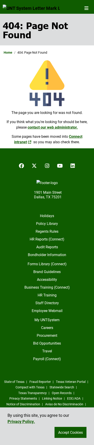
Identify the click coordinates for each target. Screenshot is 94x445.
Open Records (62, 393)
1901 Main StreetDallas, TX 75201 (48, 194)
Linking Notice (52, 398)
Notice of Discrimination (23, 404)
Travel (47, 350)
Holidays (47, 215)
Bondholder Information (47, 254)
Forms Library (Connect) (47, 263)
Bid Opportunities (47, 343)
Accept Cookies (70, 432)
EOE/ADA (74, 398)
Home (8, 52)
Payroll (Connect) (47, 358)
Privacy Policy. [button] (21, 421)
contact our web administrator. (53, 127)
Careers (47, 327)
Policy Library (47, 223)
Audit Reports (47, 246)
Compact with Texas (30, 387)
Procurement (47, 335)
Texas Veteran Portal (71, 381)
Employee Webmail (47, 310)
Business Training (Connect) (47, 287)
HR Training (47, 295)
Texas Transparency (32, 393)
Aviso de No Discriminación (64, 404)
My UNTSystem (47, 319)
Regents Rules (47, 231)
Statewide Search (62, 387)
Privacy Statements (23, 398)
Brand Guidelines (47, 271)
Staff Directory (47, 302)
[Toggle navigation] (86, 8)
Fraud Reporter (40, 381)
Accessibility (47, 279)
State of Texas (14, 381)
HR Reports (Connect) (47, 239)
